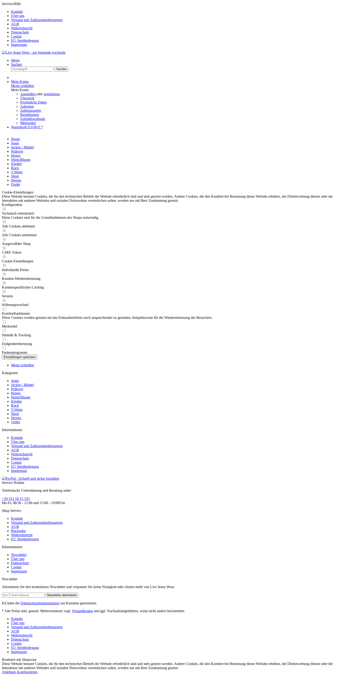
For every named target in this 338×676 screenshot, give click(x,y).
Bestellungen (29, 115)
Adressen (27, 106)
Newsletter (19, 555)
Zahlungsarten (30, 110)
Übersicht (27, 98)
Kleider (16, 401)
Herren (16, 418)
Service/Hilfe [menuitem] (32, 24)
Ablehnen (9, 672)
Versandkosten (82, 611)
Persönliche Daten (33, 102)
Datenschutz (20, 32)
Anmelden (28, 94)
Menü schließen (22, 86)
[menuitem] (173, 12)
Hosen (15, 393)
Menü (15, 60)
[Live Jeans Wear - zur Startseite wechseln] (34, 52)
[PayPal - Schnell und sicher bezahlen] (30, 478)
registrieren (52, 94)
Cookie (16, 36)
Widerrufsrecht (21, 28)
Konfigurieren (27, 672)
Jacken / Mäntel (22, 385)
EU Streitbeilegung (25, 40)
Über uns (17, 16)
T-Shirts (17, 410)
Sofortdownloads (32, 119)
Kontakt (17, 12)
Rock (15, 405)
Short (15, 414)
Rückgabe (18, 531)
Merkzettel (28, 123)
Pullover (17, 389)
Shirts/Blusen (20, 397)
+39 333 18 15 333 (16, 499)
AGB (15, 24)
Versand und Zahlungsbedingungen (37, 20)
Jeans (15, 381)
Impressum (19, 45)
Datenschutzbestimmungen (40, 603)
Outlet (15, 422)
